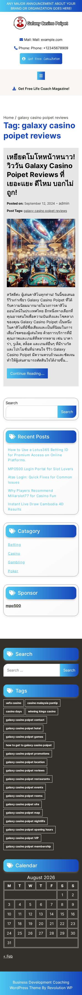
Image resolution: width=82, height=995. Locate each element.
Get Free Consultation (44, 58)
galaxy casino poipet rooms (24, 795)
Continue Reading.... (27, 373)
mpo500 (13, 605)
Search (12, 403)
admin (64, 203)
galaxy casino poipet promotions (27, 753)
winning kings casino (42, 711)
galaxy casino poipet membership (28, 846)
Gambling (16, 562)
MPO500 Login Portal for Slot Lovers (40, 469)
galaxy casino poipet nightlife (25, 821)
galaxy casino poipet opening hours (29, 829)
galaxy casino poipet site (22, 804)
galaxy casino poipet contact (25, 720)
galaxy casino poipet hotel (23, 728)
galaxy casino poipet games (24, 736)
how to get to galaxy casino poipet (29, 745)
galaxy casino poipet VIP (22, 838)
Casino (14, 553)
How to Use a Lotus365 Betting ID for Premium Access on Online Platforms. (38, 455)
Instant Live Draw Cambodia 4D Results (36, 506)
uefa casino (13, 703)
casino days (14, 711)
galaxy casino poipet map (23, 812)
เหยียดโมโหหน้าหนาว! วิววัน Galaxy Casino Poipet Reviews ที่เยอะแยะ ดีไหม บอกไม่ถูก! (41, 174)
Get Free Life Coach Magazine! (43, 88)
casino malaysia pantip (42, 703)
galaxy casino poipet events (24, 787)
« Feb (8, 956)
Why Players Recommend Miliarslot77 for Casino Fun (32, 493)
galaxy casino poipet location (25, 762)
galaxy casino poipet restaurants (28, 779)
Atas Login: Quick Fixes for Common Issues (40, 479)
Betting (14, 544)
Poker (13, 571)
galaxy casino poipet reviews (45, 211)
